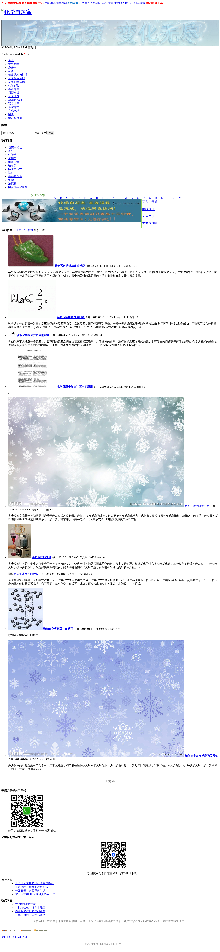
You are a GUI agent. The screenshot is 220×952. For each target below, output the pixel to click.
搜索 (51, 132)
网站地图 (119, 3)
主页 (18, 230)
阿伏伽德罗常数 (18, 187)
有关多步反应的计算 (26, 573)
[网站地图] (8, 930)
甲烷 (11, 179)
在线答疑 (84, 3)
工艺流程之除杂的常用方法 (31, 886)
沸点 (11, 172)
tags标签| (141, 3)
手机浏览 (50, 3)
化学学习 (13, 154)
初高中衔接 (15, 147)
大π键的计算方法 (25, 904)
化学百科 (61, 3)
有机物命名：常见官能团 (30, 907)
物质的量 (13, 161)
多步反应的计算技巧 (197, 506)
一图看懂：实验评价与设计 (31, 890)
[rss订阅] (24, 930)
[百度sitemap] (40, 930)
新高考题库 (15, 176)
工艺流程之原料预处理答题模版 (34, 883)
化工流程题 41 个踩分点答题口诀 (35, 894)
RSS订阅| (130, 3)
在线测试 (96, 3)
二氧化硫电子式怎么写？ (30, 914)
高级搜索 (107, 3)
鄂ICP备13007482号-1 (14, 937)
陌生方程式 (15, 169)
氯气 (11, 151)
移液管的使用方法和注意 (30, 911)
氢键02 (12, 158)
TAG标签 (27, 230)
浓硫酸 (12, 183)
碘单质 (12, 165)
